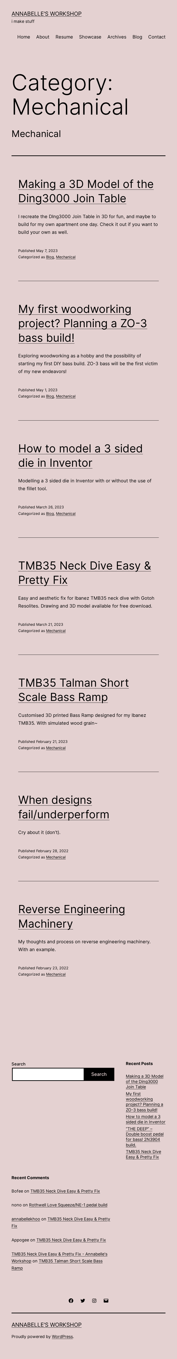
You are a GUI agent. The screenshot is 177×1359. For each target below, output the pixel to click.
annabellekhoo (26, 1219)
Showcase (90, 37)
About (42, 37)
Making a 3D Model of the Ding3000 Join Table (144, 1081)
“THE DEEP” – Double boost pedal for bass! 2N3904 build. (145, 1136)
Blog (137, 37)
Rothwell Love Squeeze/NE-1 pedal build (68, 1204)
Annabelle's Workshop (47, 13)
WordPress (62, 1336)
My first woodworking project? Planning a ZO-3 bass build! (82, 323)
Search (19, 1064)
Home (23, 37)
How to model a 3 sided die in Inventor (145, 1119)
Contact (156, 37)
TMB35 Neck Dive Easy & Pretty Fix (143, 1154)
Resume (64, 37)
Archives (116, 37)
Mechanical (66, 257)
